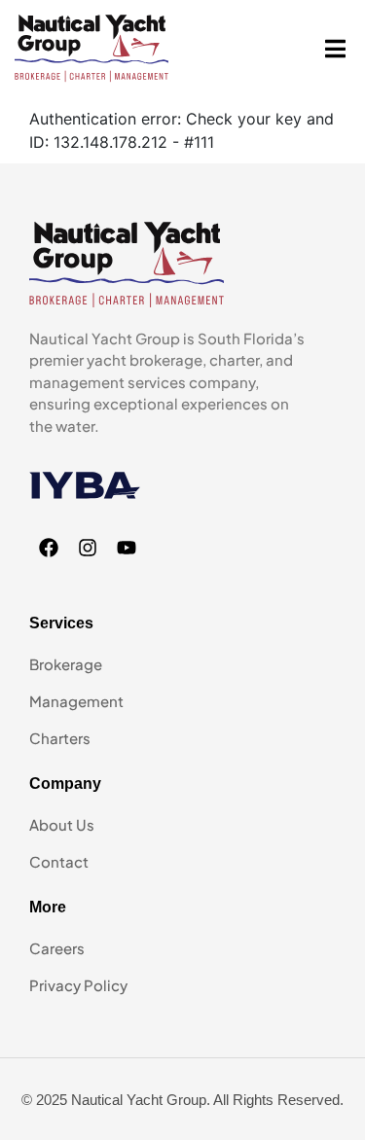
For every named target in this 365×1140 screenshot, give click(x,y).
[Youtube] (126, 547)
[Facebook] (48, 547)
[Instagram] (87, 547)
